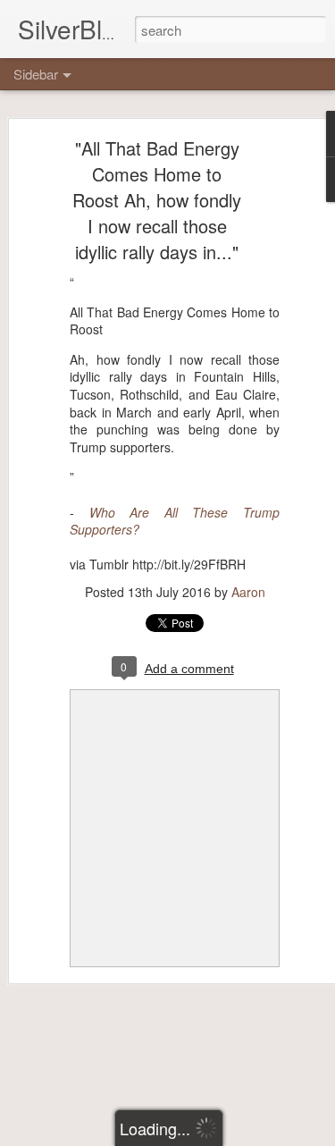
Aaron (248, 592)
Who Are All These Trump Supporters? (175, 521)
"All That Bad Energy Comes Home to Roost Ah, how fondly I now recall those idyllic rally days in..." (156, 200)
